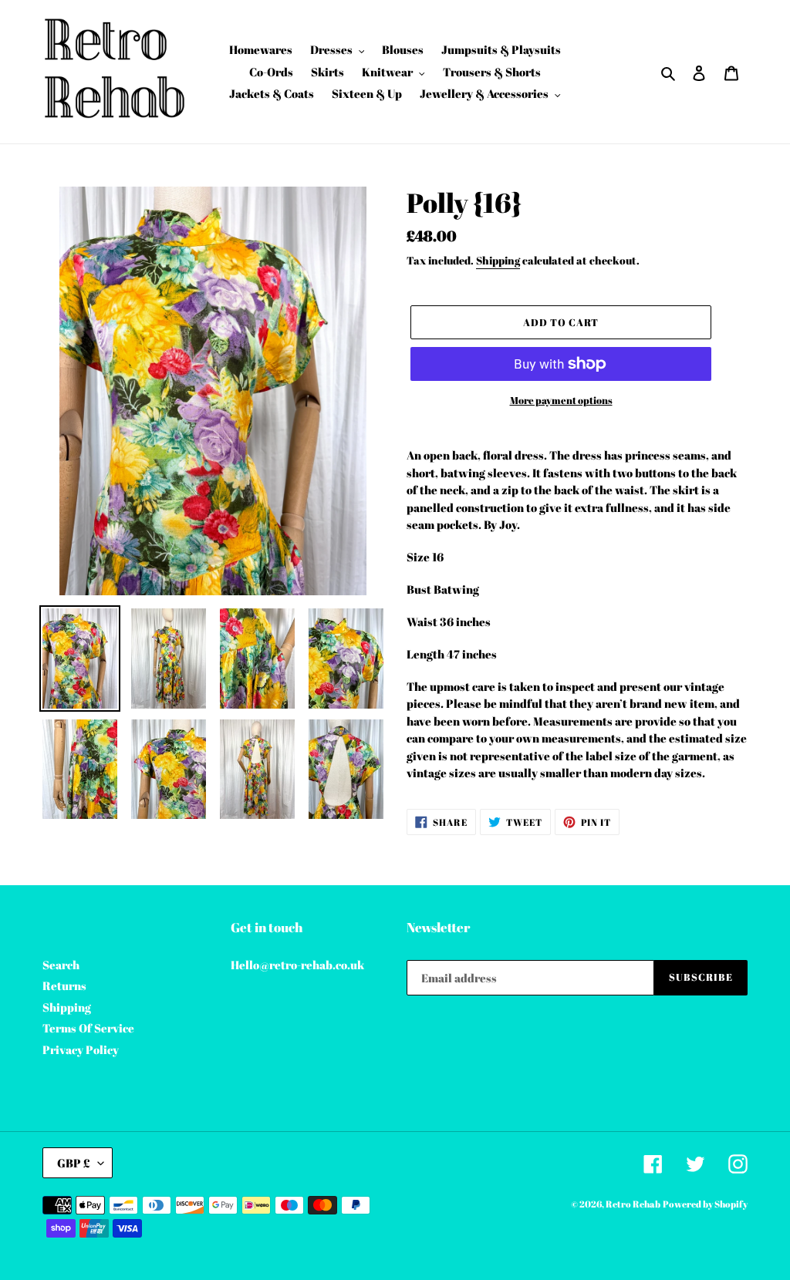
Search (60, 964)
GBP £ (73, 1163)
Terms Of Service (88, 1028)
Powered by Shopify (705, 1203)
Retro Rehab (633, 1203)
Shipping (498, 260)
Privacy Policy (80, 1049)
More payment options (561, 400)
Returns (64, 985)
